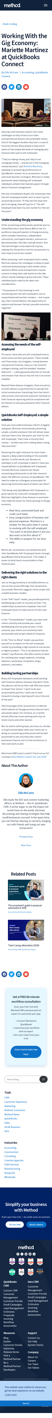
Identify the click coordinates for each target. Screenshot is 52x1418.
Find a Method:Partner (12, 1357)
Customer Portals (13, 1301)
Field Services (11, 1164)
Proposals (8, 1315)
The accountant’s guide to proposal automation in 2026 (24, 907)
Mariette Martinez (33, 166)
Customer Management (10, 1295)
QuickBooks (10, 1118)
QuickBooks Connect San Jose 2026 (29, 756)
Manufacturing (12, 1168)
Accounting (28, 72)
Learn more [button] (11, 1394)
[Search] (43, 1079)
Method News (11, 1114)
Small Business (12, 1127)
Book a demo (36, 1224)
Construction (11, 1152)
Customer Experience (15, 1101)
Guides (7, 1341)
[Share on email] (26, 87)
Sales (7, 1122)
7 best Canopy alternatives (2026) (23, 945)
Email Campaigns (12, 1304)
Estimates (9, 1311)
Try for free (15, 1224)
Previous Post (26, 836)
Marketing (9, 1106)
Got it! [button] (26, 1403)
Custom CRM (10, 1290)
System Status (35, 1345)
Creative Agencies (14, 1160)
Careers (32, 1360)
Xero (6, 1131)
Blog (6, 1338)
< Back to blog (9, 24)
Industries (8, 1348)
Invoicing (8, 1318)
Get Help (32, 1341)
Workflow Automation (9, 1324)
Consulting (10, 1156)
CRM (19, 949)
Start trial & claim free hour (26, 1052)
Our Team (33, 1364)
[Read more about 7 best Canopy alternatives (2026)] (26, 929)
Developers (9, 1369)
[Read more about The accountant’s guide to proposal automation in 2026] (26, 889)
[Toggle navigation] (46, 5)
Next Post (26, 845)
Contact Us (34, 1338)
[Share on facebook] (4, 87)
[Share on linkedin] (19, 87)
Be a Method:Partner (12, 1364)
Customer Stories (12, 1345)
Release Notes (11, 1352)
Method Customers (14, 1110)
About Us (33, 1357)
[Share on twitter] (11, 87)
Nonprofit (9, 1173)
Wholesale (9, 1177)
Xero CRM (33, 1281)
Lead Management (13, 1308)
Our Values (33, 1367)
